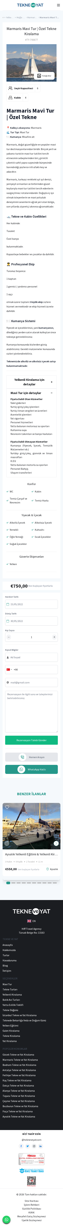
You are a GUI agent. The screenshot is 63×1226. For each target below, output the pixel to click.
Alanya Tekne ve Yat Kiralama (19, 1090)
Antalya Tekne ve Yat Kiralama (19, 1070)
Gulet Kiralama (11, 1030)
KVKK (31, 1212)
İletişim (7, 970)
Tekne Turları (10, 989)
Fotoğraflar (46, 76)
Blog (5, 965)
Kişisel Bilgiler (11, 649)
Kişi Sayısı (10, 630)
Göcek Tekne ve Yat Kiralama (18, 1054)
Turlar (6, 955)
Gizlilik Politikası (31, 1208)
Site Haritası (31, 1200)
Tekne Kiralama (11, 1035)
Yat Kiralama (10, 1041)
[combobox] (9, 669)
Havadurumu (9, 960)
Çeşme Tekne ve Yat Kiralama (19, 1101)
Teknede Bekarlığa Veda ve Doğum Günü (24, 1020)
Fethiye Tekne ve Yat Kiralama (19, 1075)
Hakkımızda (9, 950)
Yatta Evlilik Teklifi (13, 1004)
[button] (56, 843)
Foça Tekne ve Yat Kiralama (18, 1111)
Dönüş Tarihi (10, 613)
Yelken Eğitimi (10, 1025)
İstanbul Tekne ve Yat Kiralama (20, 1015)
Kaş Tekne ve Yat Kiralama (17, 1080)
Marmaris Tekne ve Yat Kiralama (20, 1059)
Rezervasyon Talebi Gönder (31, 740)
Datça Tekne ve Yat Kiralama (18, 1085)
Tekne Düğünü (10, 1010)
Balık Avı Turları (11, 999)
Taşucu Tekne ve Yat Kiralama (19, 1095)
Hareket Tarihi (11, 596)
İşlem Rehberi (31, 1204)
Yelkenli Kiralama (12, 994)
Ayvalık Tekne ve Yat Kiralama (19, 1116)
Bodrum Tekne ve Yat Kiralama (19, 1064)
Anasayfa (8, 944)
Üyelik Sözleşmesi (32, 1220)
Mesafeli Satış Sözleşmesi (31, 1216)
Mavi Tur (7, 984)
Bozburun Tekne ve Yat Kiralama (20, 1106)
